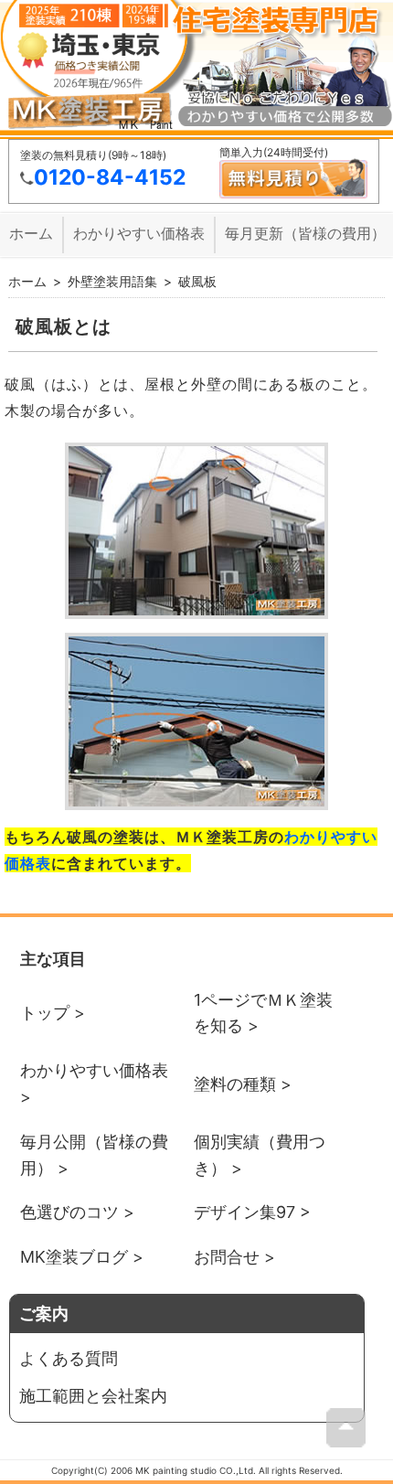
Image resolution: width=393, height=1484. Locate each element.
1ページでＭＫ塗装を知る (263, 1013)
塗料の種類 (235, 1084)
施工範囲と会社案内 (93, 1395)
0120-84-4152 (110, 177)
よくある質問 (68, 1358)
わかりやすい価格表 (139, 233)
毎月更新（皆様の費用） (305, 233)
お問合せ (227, 1256)
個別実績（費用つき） (259, 1155)
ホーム (31, 233)
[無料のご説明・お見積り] (293, 194)
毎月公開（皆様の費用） (94, 1155)
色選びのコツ (69, 1212)
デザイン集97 (244, 1212)
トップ (44, 1012)
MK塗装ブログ (74, 1256)
